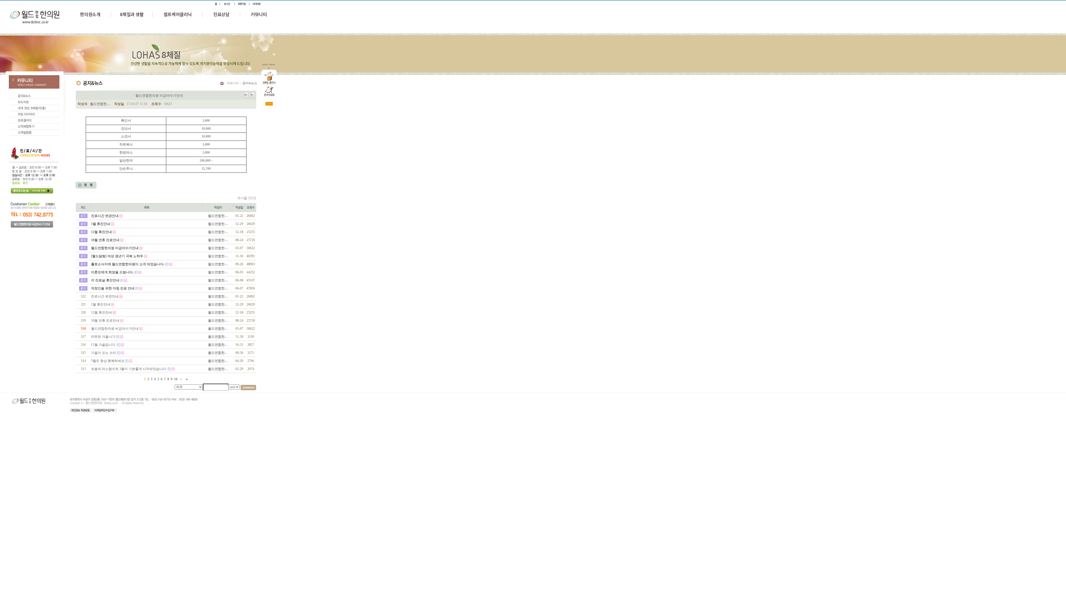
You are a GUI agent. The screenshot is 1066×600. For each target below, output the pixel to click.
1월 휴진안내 (100, 224)
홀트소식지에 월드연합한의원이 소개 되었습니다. (127, 264)
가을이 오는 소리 (103, 353)
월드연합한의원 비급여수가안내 (115, 248)
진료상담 (221, 14)
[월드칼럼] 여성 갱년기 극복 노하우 (117, 256)
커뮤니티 (259, 14)
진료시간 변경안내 (105, 216)
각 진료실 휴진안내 (105, 280)
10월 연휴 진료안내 (105, 240)
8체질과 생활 (132, 14)
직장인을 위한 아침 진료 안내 (112, 288)
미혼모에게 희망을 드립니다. (112, 272)
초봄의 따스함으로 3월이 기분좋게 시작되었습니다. (129, 369)
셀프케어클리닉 (178, 14)
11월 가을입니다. (103, 345)
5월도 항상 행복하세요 (107, 361)
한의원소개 (90, 14)
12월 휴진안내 (101, 232)
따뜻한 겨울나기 (103, 337)
